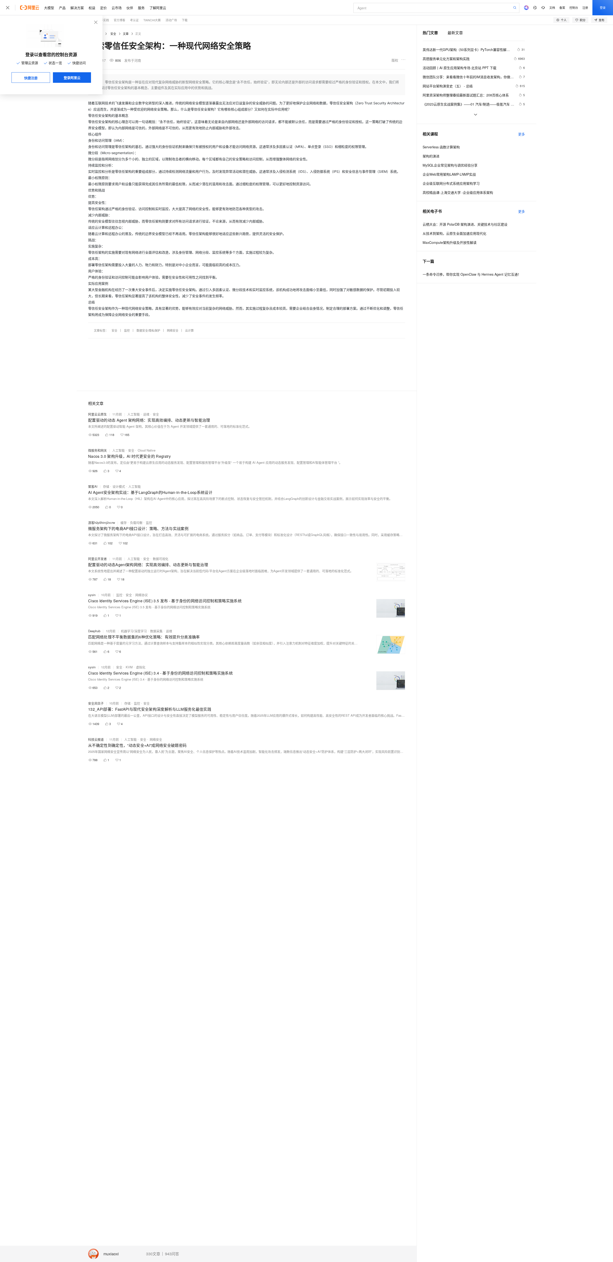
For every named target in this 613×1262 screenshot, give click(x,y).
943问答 (172, 1253)
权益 (92, 7)
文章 (126, 34)
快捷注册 (31, 77)
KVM (129, 667)
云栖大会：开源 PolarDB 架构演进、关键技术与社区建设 (465, 224)
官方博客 (119, 20)
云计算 (189, 330)
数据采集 (156, 631)
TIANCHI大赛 (152, 20)
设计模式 (119, 486)
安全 (113, 34)
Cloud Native (146, 450)
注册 (585, 8)
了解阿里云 (157, 7)
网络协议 (141, 594)
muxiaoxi (111, 1253)
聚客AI (92, 486)
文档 (552, 8)
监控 (127, 330)
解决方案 (77, 7)
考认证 (134, 20)
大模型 (49, 7)
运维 (146, 414)
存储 (106, 486)
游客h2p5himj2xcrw (101, 522)
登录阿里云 (72, 77)
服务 (141, 7)
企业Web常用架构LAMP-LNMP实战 (449, 174)
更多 (521, 134)
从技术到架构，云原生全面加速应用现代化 (454, 233)
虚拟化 (140, 667)
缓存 (123, 522)
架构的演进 (431, 156)
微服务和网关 (97, 450)
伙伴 (129, 7)
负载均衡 (136, 522)
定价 (103, 7)
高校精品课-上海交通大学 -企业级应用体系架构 (458, 192)
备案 (562, 8)
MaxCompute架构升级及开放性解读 (450, 242)
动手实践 (103, 20)
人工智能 (133, 414)
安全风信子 (96, 703)
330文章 (153, 1253)
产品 (62, 7)
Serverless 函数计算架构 (441, 147)
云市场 (117, 7)
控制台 (573, 8)
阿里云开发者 (97, 558)
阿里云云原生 (97, 414)
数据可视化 (160, 558)
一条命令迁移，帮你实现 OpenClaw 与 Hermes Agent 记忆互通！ (472, 274)
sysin (92, 594)
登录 (603, 8)
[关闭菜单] (7, 7)
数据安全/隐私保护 (148, 330)
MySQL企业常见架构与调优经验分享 (450, 165)
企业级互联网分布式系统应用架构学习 (451, 183)
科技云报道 (96, 739)
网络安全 (172, 330)
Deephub (94, 631)
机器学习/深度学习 (134, 631)
